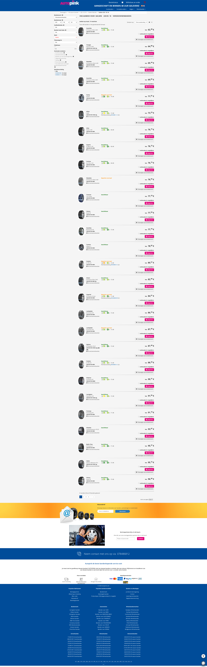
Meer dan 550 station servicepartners (81, 582)
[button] (203, 655)
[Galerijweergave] (152, 22)
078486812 (123, 553)
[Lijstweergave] (149, 22)
